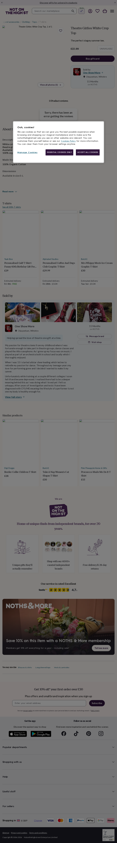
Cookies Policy (68, 141)
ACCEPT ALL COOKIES (87, 152)
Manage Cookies (27, 152)
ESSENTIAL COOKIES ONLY (59, 152)
